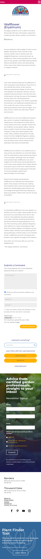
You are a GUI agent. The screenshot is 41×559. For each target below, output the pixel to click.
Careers (6, 502)
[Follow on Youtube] (23, 510)
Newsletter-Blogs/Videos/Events (17, 446)
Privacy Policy (9, 500)
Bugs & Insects (20, 356)
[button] (39, 2)
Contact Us (8, 503)
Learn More (20, 553)
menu (2, 2)
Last (7, 419)
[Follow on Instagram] (29, 510)
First (7, 412)
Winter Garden (20, 35)
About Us (7, 498)
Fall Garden (23, 33)
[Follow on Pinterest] (17, 510)
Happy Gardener (12, 31)
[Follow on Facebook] (11, 510)
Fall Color (15, 33)
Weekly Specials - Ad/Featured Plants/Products (17, 441)
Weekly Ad (20, 360)
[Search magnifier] (34, 345)
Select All (11, 437)
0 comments (31, 35)
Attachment (8, 315)
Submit (11, 452)
